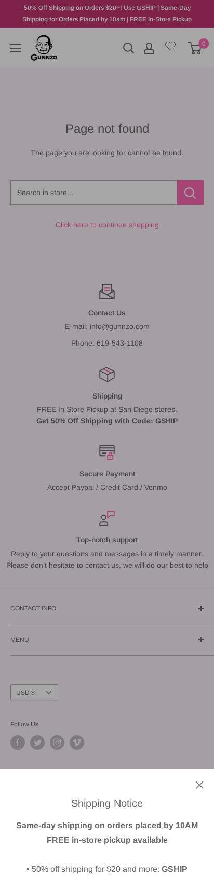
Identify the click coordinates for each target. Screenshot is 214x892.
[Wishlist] (170, 48)
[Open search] (129, 48)
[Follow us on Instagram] (57, 742)
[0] (195, 48)
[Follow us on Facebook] (17, 742)
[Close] (200, 784)
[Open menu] (15, 48)
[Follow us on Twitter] (37, 742)
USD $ (25, 692)
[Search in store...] (190, 192)
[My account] (149, 48)
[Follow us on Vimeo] (77, 742)
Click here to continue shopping (107, 225)
